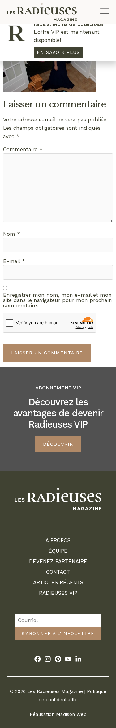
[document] (58, 364)
